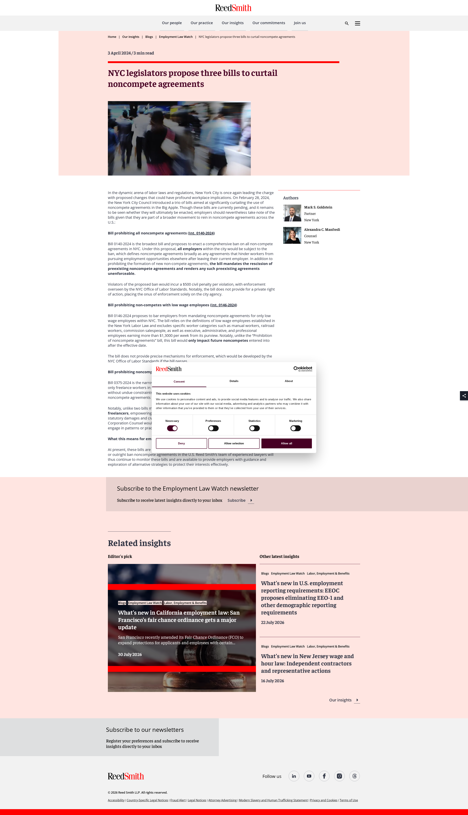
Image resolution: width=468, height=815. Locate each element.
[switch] (213, 428)
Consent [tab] (179, 381)
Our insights (233, 22)
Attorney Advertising (222, 800)
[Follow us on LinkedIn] (294, 776)
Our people (172, 22)
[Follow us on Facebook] (324, 776)
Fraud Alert (178, 800)
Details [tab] (234, 381)
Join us (300, 22)
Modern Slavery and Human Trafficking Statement (273, 800)
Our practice (202, 22)
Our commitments (268, 22)
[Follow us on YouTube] (309, 776)
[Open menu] (357, 23)
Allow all (286, 443)
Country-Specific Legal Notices (147, 800)
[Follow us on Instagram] (339, 776)
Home (112, 37)
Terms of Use (349, 800)
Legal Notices (197, 800)
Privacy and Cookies (323, 800)
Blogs (149, 37)
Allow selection (234, 443)
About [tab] (289, 381)
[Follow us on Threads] (354, 776)
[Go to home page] (233, 8)
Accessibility (116, 800)
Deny (181, 443)
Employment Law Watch (176, 37)
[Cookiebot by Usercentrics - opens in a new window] (296, 369)
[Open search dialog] (346, 23)
